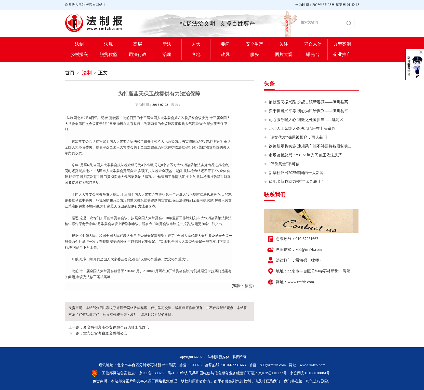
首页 (70, 72)
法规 (108, 44)
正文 (103, 72)
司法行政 (137, 54)
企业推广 (342, 54)
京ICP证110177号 (272, 373)
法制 (79, 44)
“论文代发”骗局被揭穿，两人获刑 (298, 137)
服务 (254, 54)
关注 (283, 44)
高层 (137, 44)
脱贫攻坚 (108, 54)
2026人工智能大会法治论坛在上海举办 (302, 128)
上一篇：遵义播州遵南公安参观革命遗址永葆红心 (108, 327)
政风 (225, 54)
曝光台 (312, 54)
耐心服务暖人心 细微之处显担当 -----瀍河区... (307, 120)
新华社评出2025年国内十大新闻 (296, 173)
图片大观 (283, 54)
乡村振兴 (79, 54)
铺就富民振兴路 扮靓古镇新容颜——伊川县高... (310, 102)
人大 (196, 44)
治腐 (166, 54)
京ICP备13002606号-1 (156, 373)
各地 (196, 54)
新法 (166, 44)
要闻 (225, 44)
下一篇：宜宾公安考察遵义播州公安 (97, 333)
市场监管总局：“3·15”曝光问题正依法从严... (307, 155)
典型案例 (342, 44)
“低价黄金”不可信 (284, 164)
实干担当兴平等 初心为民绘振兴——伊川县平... (310, 111)
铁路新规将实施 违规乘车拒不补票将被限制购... (310, 146)
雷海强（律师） (309, 260)
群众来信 (313, 44)
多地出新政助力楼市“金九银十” (296, 181)
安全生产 (254, 44)
